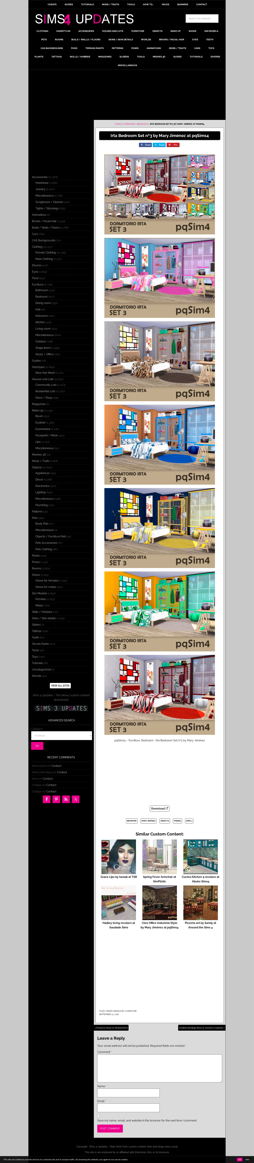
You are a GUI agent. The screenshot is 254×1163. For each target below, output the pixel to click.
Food (35, 278)
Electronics (42, 486)
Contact (56, 765)
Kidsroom (41, 315)
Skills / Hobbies (42, 612)
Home (118, 124)
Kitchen (40, 322)
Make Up (37, 410)
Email (101, 1101)
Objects (37, 467)
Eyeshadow (42, 429)
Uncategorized (41, 669)
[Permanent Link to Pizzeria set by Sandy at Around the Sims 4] (200, 918)
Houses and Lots (43, 379)
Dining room (43, 303)
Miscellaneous (44, 195)
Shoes (36, 574)
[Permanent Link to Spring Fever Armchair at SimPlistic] (159, 872)
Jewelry (40, 189)
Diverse (36, 265)
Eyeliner (40, 422)
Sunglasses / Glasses (49, 202)
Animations (39, 214)
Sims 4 (189, 821)
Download (158, 808)
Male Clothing (44, 259)
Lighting (40, 492)
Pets (34, 518)
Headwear (42, 182)
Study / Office (44, 354)
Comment (104, 1052)
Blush (39, 416)
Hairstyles (38, 367)
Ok (239, 1160)
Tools (35, 650)
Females (40, 599)
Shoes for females (47, 580)
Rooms (36, 568)
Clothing (37, 246)
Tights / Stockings (47, 208)
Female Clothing (45, 252)
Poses (36, 562)
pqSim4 (177, 821)
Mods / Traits (40, 461)
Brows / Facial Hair (44, 221)
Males (39, 605)
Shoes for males (45, 587)
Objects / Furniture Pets (50, 536)
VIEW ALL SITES (60, 685)
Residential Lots (45, 391)
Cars (35, 234)
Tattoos (36, 631)
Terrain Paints (40, 644)
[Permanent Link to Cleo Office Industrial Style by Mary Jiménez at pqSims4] (159, 918)
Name (102, 1086)
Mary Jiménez (149, 821)
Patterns (37, 511)
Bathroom (41, 290)
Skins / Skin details (44, 618)
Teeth (35, 637)
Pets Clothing (43, 549)
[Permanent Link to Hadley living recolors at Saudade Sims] (118, 918)
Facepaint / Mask (46, 435)
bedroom (132, 821)
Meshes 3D (39, 454)
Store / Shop (43, 397)
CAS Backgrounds (43, 240)
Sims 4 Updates (86, 20)
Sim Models (39, 593)
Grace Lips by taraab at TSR (119, 877)
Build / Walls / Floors (46, 227)
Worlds (36, 676)
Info (247, 1160)
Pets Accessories (46, 542)
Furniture (129, 124)
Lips (38, 441)
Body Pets (42, 523)
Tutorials (37, 663)
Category (37, 728)
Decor (39, 479)
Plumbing (41, 505)
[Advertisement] (127, 95)
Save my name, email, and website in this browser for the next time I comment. (147, 1120)
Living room (43, 328)
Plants (36, 555)
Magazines (39, 404)
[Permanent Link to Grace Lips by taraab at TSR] (118, 872)
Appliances (42, 473)
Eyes (35, 271)
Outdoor (40, 341)
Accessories (40, 177)
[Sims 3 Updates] (61, 708)
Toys (35, 656)
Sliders (36, 624)
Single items (43, 347)
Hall (37, 309)
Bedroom (142, 124)
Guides (36, 360)
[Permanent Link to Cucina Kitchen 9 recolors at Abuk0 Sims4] (200, 872)
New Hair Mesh (45, 372)
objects (165, 821)
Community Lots (46, 385)
